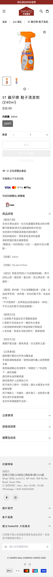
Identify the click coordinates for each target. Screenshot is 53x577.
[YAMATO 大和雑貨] (26, 11)
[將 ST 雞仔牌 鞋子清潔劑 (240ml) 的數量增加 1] (47, 134)
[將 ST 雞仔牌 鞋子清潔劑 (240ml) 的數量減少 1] (13, 134)
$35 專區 (17, 22)
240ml (7, 123)
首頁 (4, 22)
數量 (4, 134)
